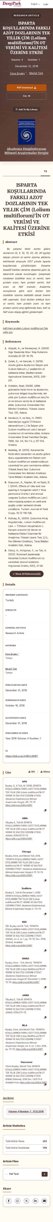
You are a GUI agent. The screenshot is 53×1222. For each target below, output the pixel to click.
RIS (33, 771)
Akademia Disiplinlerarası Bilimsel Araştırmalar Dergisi (26, 151)
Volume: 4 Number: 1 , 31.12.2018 (26, 1111)
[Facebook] (8, 1201)
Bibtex (46, 771)
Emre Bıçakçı (17, 73)
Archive (8, 1098)
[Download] (45, 1174)
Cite (25, 96)
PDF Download (25, 87)
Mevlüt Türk (36, 73)
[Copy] (45, 810)
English (34, 4)
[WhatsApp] (17, 1201)
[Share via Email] (44, 1201)
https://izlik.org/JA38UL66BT (21, 756)
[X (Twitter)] (26, 1201)
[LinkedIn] (35, 1201)
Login (45, 4)
